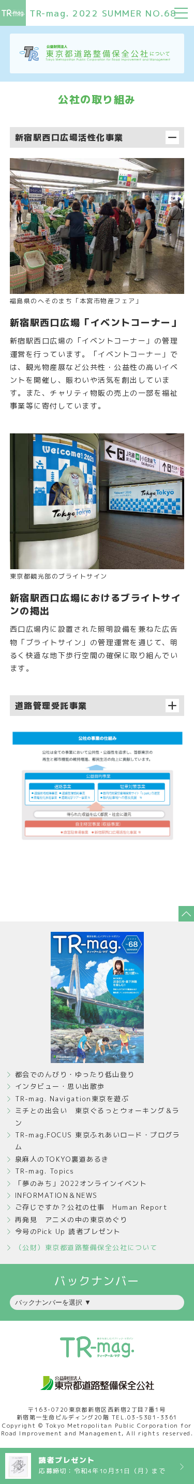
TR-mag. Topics (44, 1171)
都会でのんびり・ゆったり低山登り (75, 1074)
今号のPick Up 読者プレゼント (68, 1231)
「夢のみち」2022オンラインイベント (81, 1183)
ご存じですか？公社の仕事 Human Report (91, 1207)
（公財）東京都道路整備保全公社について (86, 1247)
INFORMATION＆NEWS (56, 1195)
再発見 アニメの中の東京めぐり (71, 1219)
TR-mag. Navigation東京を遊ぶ (72, 1098)
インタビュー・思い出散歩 (60, 1086)
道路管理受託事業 (51, 705)
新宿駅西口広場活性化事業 (69, 137)
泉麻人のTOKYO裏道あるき (62, 1159)
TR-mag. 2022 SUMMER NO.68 (103, 13)
